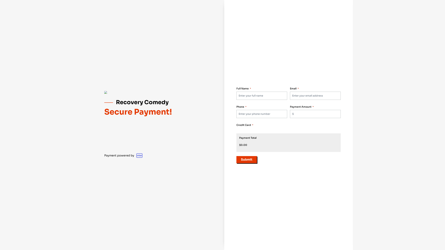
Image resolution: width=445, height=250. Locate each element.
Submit (246, 159)
